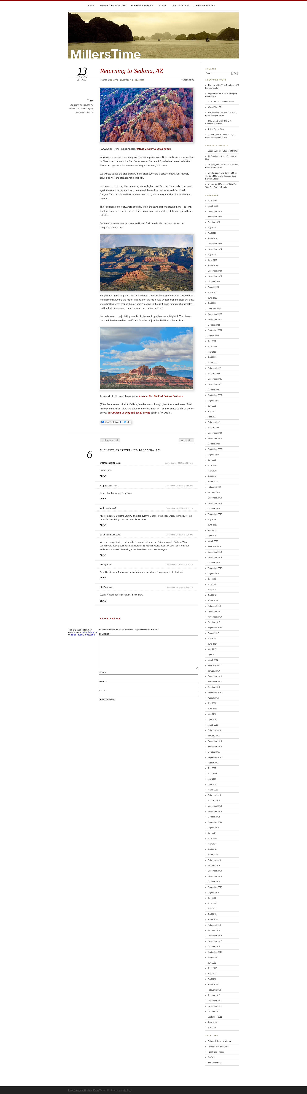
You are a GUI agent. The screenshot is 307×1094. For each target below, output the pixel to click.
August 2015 (213, 763)
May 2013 (212, 909)
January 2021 (214, 428)
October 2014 (214, 817)
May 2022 (212, 352)
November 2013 (215, 876)
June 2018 (212, 584)
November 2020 (215, 438)
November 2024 (215, 249)
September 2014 (215, 822)
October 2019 (214, 509)
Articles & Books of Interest (219, 1041)
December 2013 (215, 871)
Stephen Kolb (106, 485)
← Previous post (110, 440)
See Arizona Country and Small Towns (129, 412)
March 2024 (213, 265)
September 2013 (215, 887)
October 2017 (214, 622)
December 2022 (215, 314)
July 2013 (212, 898)
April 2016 (212, 719)
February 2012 (214, 990)
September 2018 (215, 568)
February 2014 (214, 860)
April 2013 (212, 914)
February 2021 (214, 422)
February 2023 (214, 309)
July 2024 (212, 254)
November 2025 (215, 217)
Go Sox (162, 5)
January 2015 (214, 801)
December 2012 (215, 936)
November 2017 (215, 617)
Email (103, 682)
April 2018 (212, 595)
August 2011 (213, 1022)
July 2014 (212, 833)
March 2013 (213, 919)
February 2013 (214, 925)
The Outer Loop (180, 5)
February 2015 (214, 795)
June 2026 (212, 200)
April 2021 (212, 417)
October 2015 (214, 752)
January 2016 (214, 736)
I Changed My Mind (230, 151)
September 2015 (215, 757)
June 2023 (212, 298)
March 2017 (213, 660)
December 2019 (215, 498)
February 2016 (214, 730)
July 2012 (212, 963)
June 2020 (212, 465)
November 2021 (215, 384)
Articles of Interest (205, 5)
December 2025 (215, 211)
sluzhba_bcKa (214, 164)
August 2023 (213, 287)
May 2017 (212, 649)
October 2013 (214, 882)
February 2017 (214, 665)
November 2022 (215, 319)
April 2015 (212, 784)
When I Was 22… (215, 107)
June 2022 (212, 346)
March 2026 (213, 206)
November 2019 (215, 503)
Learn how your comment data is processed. (82, 633)
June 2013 (212, 903)
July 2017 (212, 638)
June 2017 (212, 644)
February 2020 (214, 487)
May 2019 (212, 530)
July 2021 (212, 406)
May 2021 (212, 411)
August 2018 (213, 573)
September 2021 (215, 395)
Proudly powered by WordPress (83, 1090)
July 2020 (212, 460)
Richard (114, 80)
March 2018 (213, 600)
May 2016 (212, 714)
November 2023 (215, 276)
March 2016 (213, 725)
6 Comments (188, 80)
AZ (72, 105)
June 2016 (212, 709)
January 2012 (214, 995)
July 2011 (212, 1028)
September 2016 (215, 692)
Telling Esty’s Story (216, 129)
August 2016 (213, 698)
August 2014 (213, 828)
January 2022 (214, 373)
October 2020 (214, 444)
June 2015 (212, 774)
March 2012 (213, 984)
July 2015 (212, 768)
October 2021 (214, 390)
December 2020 (215, 433)
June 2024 (212, 260)
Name (102, 673)
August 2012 (213, 957)
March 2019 (213, 541)
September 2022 (215, 330)
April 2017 (212, 655)
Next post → (186, 440)
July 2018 (212, 579)
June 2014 (212, 838)
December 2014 (215, 806)
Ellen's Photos (80, 105)
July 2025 (212, 227)
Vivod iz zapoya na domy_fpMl (221, 173)
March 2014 (213, 855)
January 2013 (214, 930)
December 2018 (215, 552)
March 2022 (213, 363)
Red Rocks (80, 112)
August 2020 (213, 455)
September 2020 (215, 449)
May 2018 (212, 590)
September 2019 (215, 514)
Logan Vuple (213, 151)
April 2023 (212, 303)
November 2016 (215, 682)
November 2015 (215, 747)
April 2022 (212, 357)
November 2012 (215, 941)
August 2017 (213, 633)
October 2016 (214, 687)
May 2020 (212, 471)
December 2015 (215, 741)
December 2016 (215, 676)
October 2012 (214, 946)
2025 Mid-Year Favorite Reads (221, 102)
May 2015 (212, 779)
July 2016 (212, 703)
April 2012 (212, 979)
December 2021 (215, 379)
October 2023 (214, 281)
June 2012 (212, 968)
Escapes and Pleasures (112, 5)
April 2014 (212, 849)
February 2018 (214, 606)
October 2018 (214, 563)
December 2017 (215, 611)
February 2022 (214, 368)
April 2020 (212, 476)
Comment (105, 634)
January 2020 (214, 492)
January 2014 (214, 865)
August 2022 (213, 336)
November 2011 (215, 1006)
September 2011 (215, 1017)
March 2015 (213, 790)
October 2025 (214, 222)
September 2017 (215, 627)
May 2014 (212, 844)
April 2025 (212, 233)
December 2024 (215, 244)
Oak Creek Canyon (84, 109)
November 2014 (215, 811)
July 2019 (212, 519)
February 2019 (214, 546)
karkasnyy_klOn (215, 184)
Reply (103, 476)
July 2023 (212, 292)
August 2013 (213, 892)
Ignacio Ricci (125, 1090)
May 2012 (212, 973)
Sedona (90, 112)
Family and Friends (142, 5)
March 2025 (213, 238)
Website (103, 690)
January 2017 (214, 671)
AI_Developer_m (215, 156)
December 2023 (215, 271)
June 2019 (212, 525)
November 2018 (215, 557)
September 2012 (215, 952)
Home (91, 5)
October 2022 (214, 325)
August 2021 (213, 400)
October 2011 (214, 1011)
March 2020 (213, 482)
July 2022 (212, 341)
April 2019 (212, 536)
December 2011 (215, 1001)
